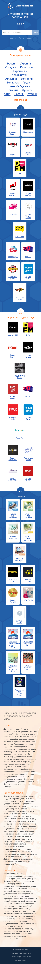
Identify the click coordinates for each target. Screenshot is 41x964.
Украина (25, 63)
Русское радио (25, 38)
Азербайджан (19, 86)
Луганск (27, 90)
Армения (11, 78)
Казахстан (26, 67)
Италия (32, 93)
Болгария (27, 78)
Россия (11, 63)
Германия (12, 90)
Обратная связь (20, 960)
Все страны (20, 99)
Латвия (19, 93)
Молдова (10, 67)
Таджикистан (19, 75)
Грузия (27, 82)
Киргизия (19, 71)
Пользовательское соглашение (20, 953)
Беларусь (13, 82)
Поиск (35, 32)
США (7, 93)
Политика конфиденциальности (20, 957)
